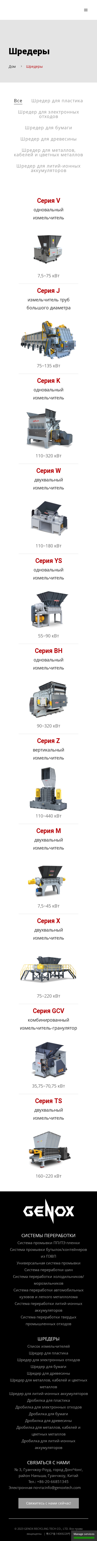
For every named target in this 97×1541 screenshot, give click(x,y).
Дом (12, 66)
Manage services (84, 1533)
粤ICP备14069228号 (58, 1533)
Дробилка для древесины (48, 1420)
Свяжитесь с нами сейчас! (48, 1503)
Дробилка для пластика (48, 1400)
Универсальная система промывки (49, 1262)
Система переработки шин (48, 1269)
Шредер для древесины (48, 139)
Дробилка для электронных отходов (48, 1406)
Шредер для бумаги (48, 128)
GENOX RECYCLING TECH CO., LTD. (46, 1528)
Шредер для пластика (57, 101)
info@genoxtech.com (63, 1487)
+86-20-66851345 (53, 1481)
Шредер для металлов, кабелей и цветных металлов (48, 152)
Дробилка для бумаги (48, 1413)
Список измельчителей (48, 1346)
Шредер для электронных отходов (48, 114)
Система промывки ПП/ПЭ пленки (48, 1242)
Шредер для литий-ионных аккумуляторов (48, 168)
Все (18, 101)
